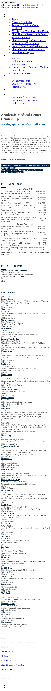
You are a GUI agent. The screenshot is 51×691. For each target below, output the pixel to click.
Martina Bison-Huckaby (10, 480)
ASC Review (6, 656)
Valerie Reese (6, 585)
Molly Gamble (19, 277)
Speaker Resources (22, 72)
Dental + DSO (6, 669)
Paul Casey (5, 364)
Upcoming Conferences (24, 96)
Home (8, 14)
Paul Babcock (6, 505)
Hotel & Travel (13, 89)
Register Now (12, 92)
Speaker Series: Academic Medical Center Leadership (30, 68)
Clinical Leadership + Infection (12, 665)
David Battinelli (7, 352)
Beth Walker (6, 328)
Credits (9, 76)
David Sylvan (6, 568)
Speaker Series (19, 63)
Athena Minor (6, 459)
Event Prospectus (21, 80)
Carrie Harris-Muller (9, 389)
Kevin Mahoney (21, 270)
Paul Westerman (7, 469)
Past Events (18, 102)
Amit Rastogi (6, 536)
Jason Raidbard (7, 524)
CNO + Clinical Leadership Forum (30, 46)
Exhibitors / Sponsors (16, 78)
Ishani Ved (5, 557)
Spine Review (6, 660)
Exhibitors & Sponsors (24, 83)
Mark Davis (5, 593)
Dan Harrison (6, 623)
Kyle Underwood (7, 513)
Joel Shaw (5, 547)
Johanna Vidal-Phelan (10, 339)
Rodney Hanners (7, 299)
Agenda (9, 17)
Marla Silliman (7, 576)
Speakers (10, 55)
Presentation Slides (22, 22)
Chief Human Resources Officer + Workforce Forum (30, 36)
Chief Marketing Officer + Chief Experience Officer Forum (29, 42)
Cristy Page (5, 309)
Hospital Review (7, 652)
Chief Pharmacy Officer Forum (28, 49)
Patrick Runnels (7, 398)
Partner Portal (19, 86)
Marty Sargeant (7, 320)
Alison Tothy (6, 436)
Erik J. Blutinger (8, 490)
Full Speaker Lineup (22, 60)
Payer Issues (5, 674)
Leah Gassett (6, 614)
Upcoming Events (14, 94)
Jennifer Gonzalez (8, 604)
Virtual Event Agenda (23, 52)
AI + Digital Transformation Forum (30, 31)
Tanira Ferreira (7, 421)
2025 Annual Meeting (15, 12)
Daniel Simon (6, 375)
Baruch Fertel (6, 408)
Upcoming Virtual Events (25, 99)
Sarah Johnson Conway (10, 446)
